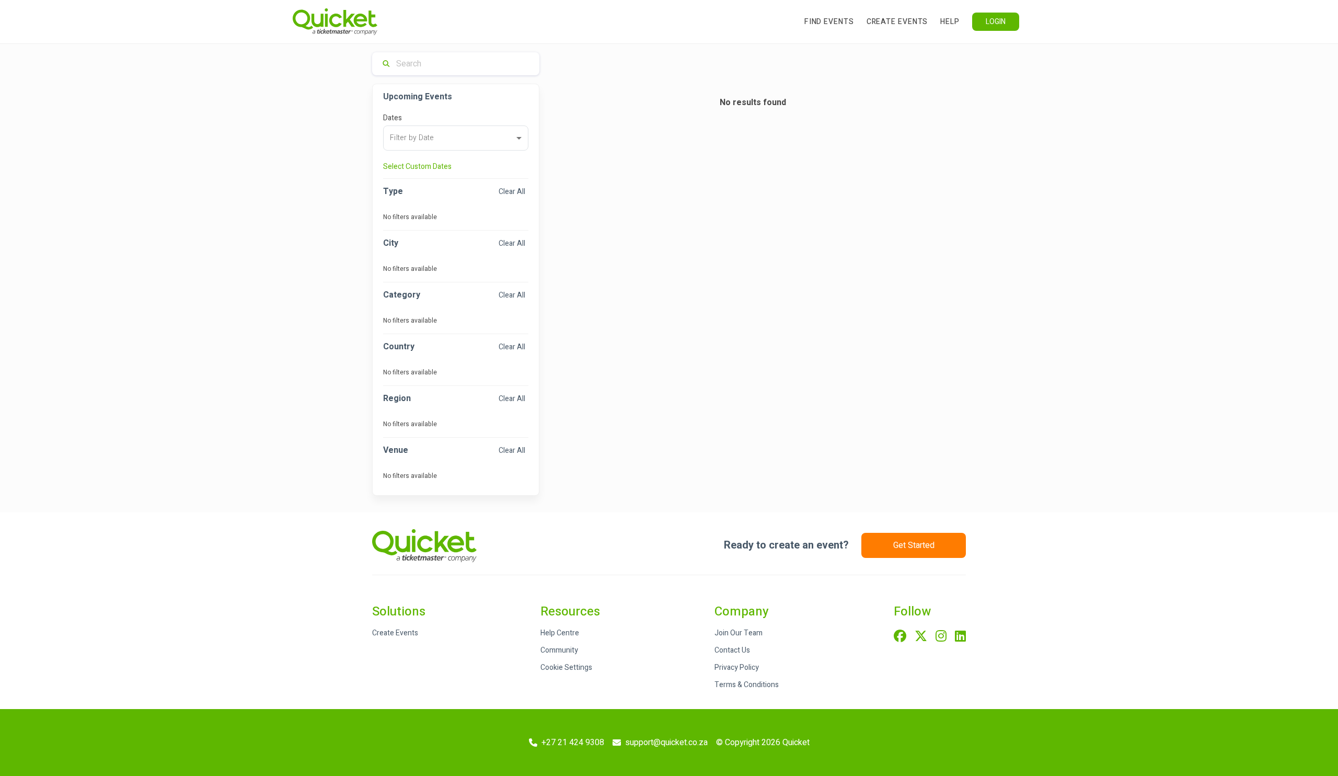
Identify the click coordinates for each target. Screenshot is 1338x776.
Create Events (897, 21)
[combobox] (455, 138)
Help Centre (559, 632)
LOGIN (996, 21)
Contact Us (732, 650)
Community (559, 650)
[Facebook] (900, 636)
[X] (921, 636)
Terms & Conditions (746, 684)
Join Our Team (738, 632)
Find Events (829, 21)
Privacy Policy (736, 667)
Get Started (914, 545)
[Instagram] (941, 636)
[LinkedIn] (960, 636)
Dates (392, 117)
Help (950, 21)
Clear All (512, 191)
